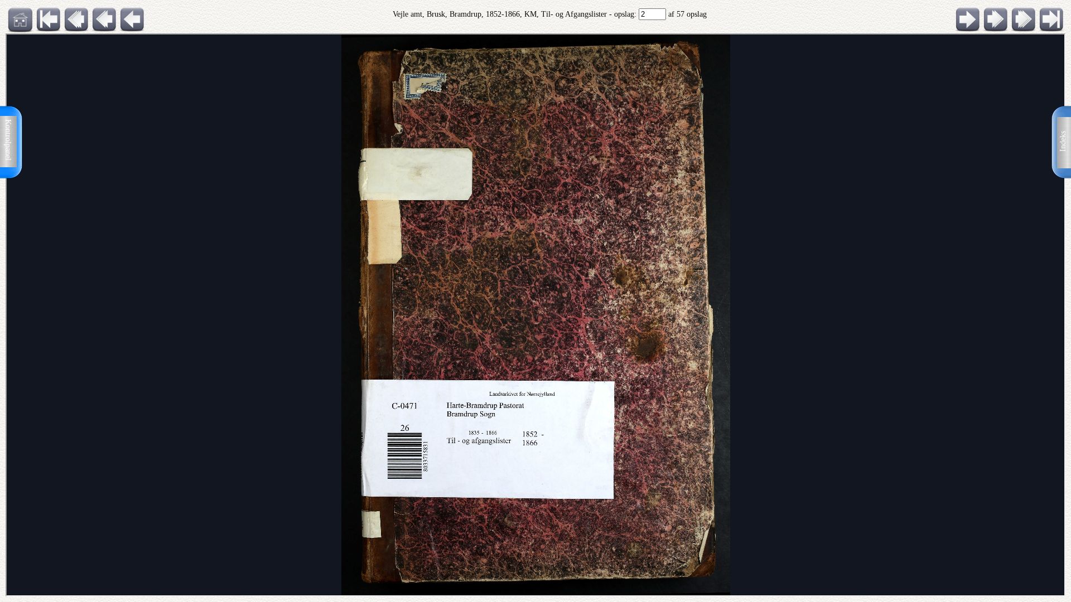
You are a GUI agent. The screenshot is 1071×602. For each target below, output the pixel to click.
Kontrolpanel (8, 140)
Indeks (1063, 141)
